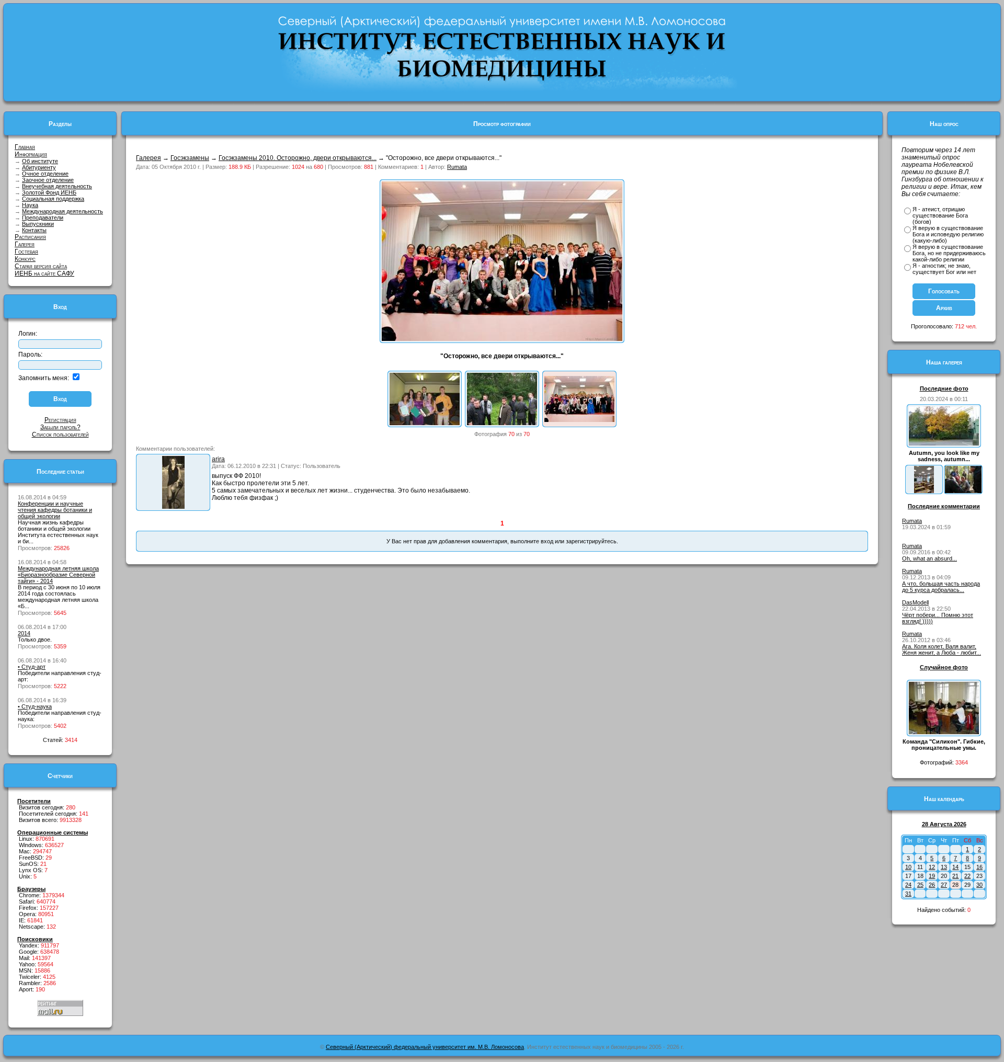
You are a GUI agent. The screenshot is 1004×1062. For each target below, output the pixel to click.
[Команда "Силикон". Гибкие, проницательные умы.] (944, 732)
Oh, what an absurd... (929, 558)
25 (920, 885)
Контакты (34, 230)
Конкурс (25, 258)
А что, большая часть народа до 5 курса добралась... (941, 586)
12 (932, 867)
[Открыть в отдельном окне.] (502, 338)
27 (944, 885)
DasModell (915, 602)
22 (967, 876)
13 (944, 867)
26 (932, 885)
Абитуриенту (39, 167)
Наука (30, 205)
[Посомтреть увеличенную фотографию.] (173, 506)
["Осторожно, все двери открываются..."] (579, 420)
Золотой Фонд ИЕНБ (49, 192)
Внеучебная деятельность (57, 186)
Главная (25, 147)
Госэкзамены (189, 158)
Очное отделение (45, 173)
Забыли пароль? (60, 427)
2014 (24, 633)
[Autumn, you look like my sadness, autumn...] (944, 443)
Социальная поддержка (53, 199)
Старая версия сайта (41, 266)
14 (955, 867)
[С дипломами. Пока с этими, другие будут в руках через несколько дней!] (425, 423)
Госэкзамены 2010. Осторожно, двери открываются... (297, 158)
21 (955, 876)
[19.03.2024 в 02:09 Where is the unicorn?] (924, 491)
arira (218, 459)
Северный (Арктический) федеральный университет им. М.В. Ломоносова (425, 1047)
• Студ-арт (31, 667)
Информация (31, 154)
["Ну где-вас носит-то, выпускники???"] (502, 423)
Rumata (457, 167)
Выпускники (38, 224)
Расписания (30, 237)
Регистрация (60, 420)
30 (979, 885)
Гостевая (26, 251)
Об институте (40, 161)
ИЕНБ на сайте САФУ (44, 273)
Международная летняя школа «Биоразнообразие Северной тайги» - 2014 (58, 574)
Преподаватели (42, 217)
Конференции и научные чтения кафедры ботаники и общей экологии (55, 509)
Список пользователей (60, 434)
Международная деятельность (62, 211)
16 (979, 867)
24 (908, 885)
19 (932, 876)
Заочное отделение (48, 180)
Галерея (25, 244)
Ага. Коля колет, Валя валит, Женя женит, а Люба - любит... (941, 649)
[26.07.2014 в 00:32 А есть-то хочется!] (963, 491)
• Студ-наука (35, 706)
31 (908, 893)
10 (908, 867)
